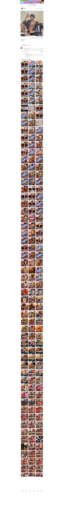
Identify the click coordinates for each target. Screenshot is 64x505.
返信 (42, 51)
